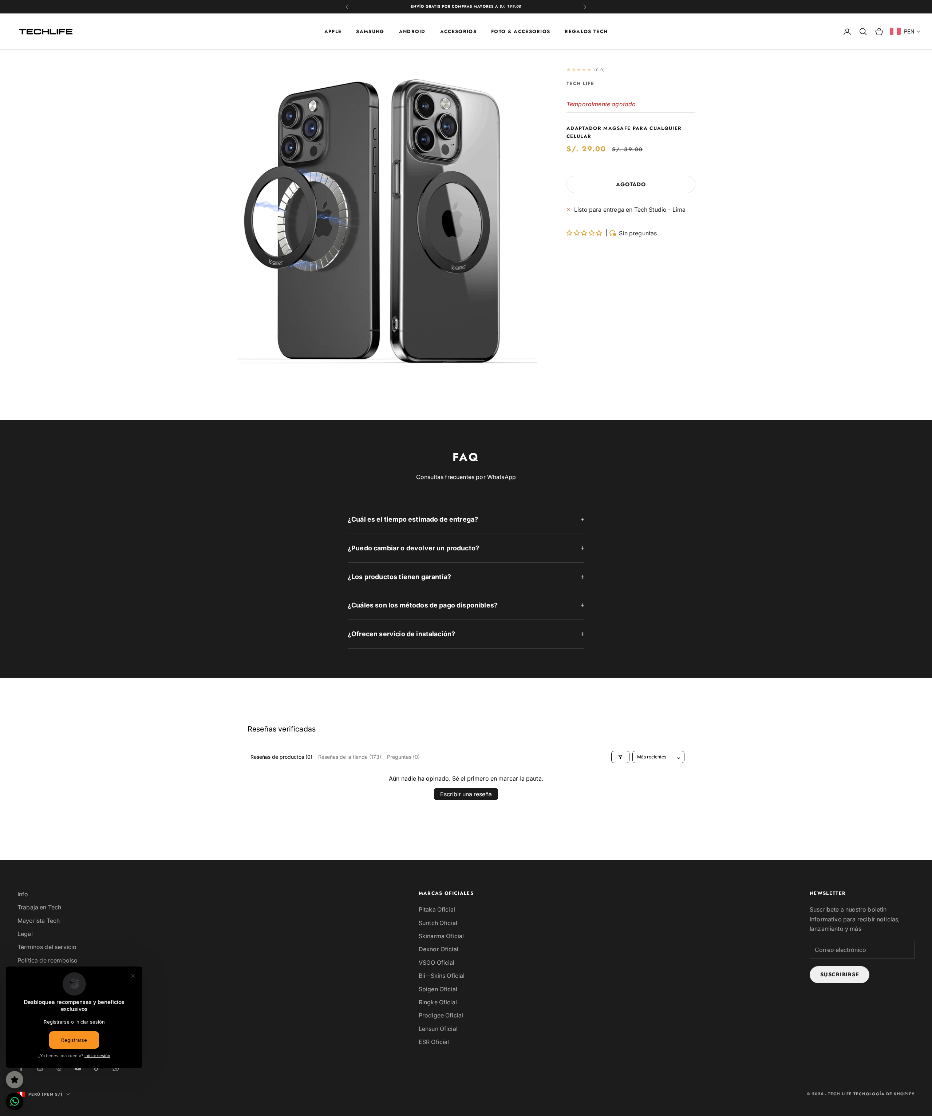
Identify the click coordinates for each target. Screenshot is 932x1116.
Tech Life (580, 83)
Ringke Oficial (438, 1002)
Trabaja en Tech (39, 907)
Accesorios (458, 31)
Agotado (630, 184)
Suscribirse (839, 974)
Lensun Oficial (438, 1028)
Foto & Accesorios (520, 31)
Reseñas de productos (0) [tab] (281, 757)
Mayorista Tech (38, 920)
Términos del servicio (46, 946)
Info (22, 894)
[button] (584, 232)
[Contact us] (14, 1101)
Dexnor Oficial (438, 949)
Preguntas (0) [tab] (403, 757)
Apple (333, 31)
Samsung (370, 31)
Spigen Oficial (438, 989)
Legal (25, 933)
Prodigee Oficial (441, 1015)
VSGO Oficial (437, 962)
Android (412, 31)
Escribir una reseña (466, 794)
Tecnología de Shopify (884, 1094)
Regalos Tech (586, 31)
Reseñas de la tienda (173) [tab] (349, 757)
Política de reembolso (47, 960)
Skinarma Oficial (441, 936)
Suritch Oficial (438, 922)
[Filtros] (620, 757)
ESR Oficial (434, 1041)
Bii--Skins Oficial (442, 975)
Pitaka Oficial (437, 909)
